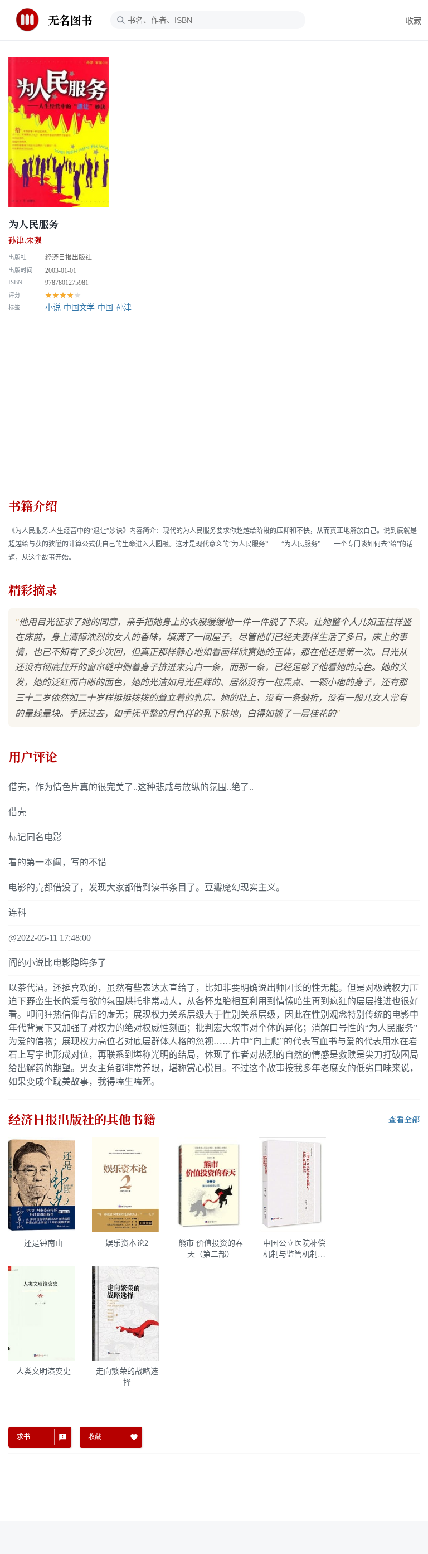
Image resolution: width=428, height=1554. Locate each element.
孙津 (124, 307)
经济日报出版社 (68, 258)
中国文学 (79, 307)
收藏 (413, 21)
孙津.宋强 (25, 240)
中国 (105, 307)
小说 (53, 307)
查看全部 (404, 1120)
